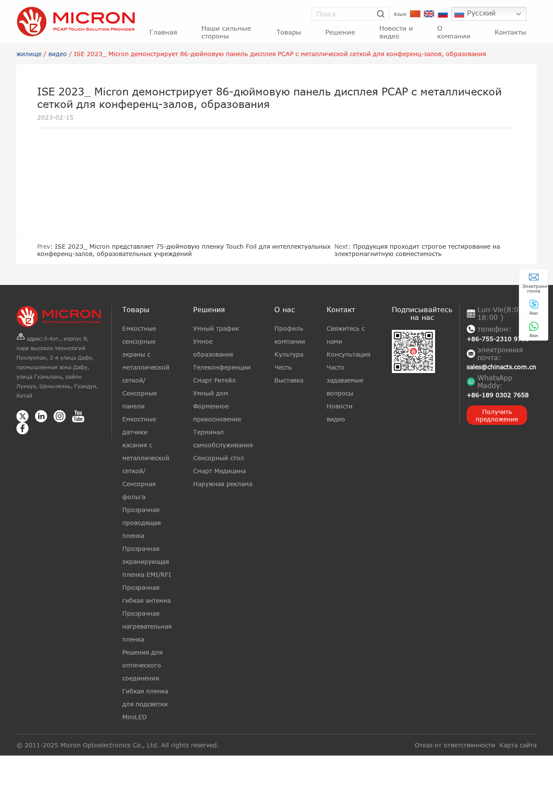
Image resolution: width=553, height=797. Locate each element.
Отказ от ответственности (455, 745)
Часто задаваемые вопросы (345, 380)
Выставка (288, 380)
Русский (480, 13)
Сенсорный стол (218, 458)
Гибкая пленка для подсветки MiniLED (145, 704)
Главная (163, 32)
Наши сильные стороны (226, 32)
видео (57, 53)
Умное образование (213, 348)
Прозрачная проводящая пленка (141, 522)
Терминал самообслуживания (223, 438)
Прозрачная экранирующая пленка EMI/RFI (146, 561)
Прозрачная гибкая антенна (146, 594)
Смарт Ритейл (214, 380)
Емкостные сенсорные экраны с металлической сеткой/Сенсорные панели (145, 367)
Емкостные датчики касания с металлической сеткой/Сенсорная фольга (145, 457)
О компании (453, 32)
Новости (340, 406)
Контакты (510, 32)
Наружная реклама (222, 483)
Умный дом (210, 393)
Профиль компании (289, 335)
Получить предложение (497, 415)
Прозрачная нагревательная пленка (147, 626)
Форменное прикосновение (217, 412)
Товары (288, 32)
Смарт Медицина (219, 470)
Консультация (348, 354)
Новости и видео (396, 32)
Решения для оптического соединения (142, 665)
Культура (288, 354)
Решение (340, 32)
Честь (283, 367)
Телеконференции (222, 367)
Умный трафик (216, 328)
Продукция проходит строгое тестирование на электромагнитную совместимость (417, 250)
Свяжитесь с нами (346, 335)
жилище (28, 53)
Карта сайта (518, 745)
